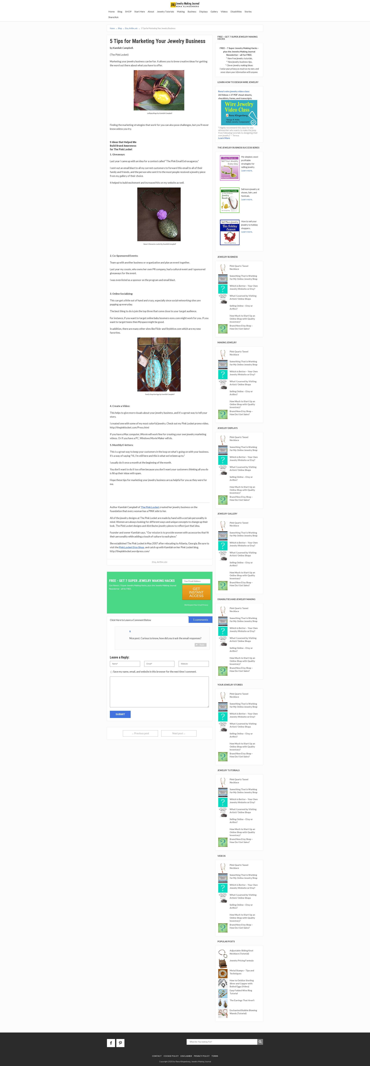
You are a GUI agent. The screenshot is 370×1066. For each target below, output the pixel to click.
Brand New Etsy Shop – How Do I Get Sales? (241, 327)
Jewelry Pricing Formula (242, 960)
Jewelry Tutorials (165, 11)
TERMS (214, 1056)
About (151, 11)
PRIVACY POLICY (202, 1056)
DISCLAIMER (186, 1056)
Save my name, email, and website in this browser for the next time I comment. (155, 671)
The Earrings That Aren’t (242, 1000)
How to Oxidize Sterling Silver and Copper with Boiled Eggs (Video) (242, 983)
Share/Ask (113, 17)
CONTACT (157, 1056)
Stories (248, 11)
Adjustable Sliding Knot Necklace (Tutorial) (241, 952)
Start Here (139, 11)
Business (192, 11)
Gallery (214, 11)
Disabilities (236, 11)
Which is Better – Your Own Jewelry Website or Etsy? (244, 287)
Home (111, 11)
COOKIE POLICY (171, 1056)
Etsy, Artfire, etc (159, 562)
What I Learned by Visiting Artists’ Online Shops (243, 297)
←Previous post (140, 733)
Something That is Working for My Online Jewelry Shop (243, 277)
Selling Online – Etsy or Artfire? (241, 307)
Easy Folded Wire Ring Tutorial (241, 992)
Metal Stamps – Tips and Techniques (242, 972)
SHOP (128, 11)
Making (181, 11)
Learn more (246, 170)
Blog (120, 11)
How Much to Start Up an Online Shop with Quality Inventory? (242, 318)
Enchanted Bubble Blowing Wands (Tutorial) (243, 1012)
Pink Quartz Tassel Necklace (239, 267)
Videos (224, 11)
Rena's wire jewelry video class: (234, 91)
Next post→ (179, 733)
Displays (203, 11)
